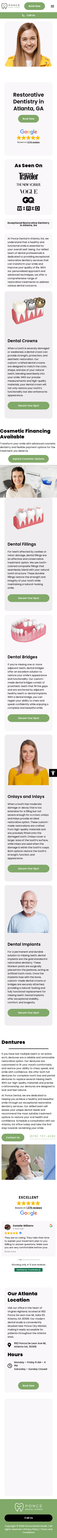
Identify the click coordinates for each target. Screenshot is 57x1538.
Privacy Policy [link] (31, 1529)
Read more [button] (10, 1251)
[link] (53, 773)
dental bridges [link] (35, 668)
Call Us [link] (28, 1518)
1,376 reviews (34, 1207)
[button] (52, 6)
